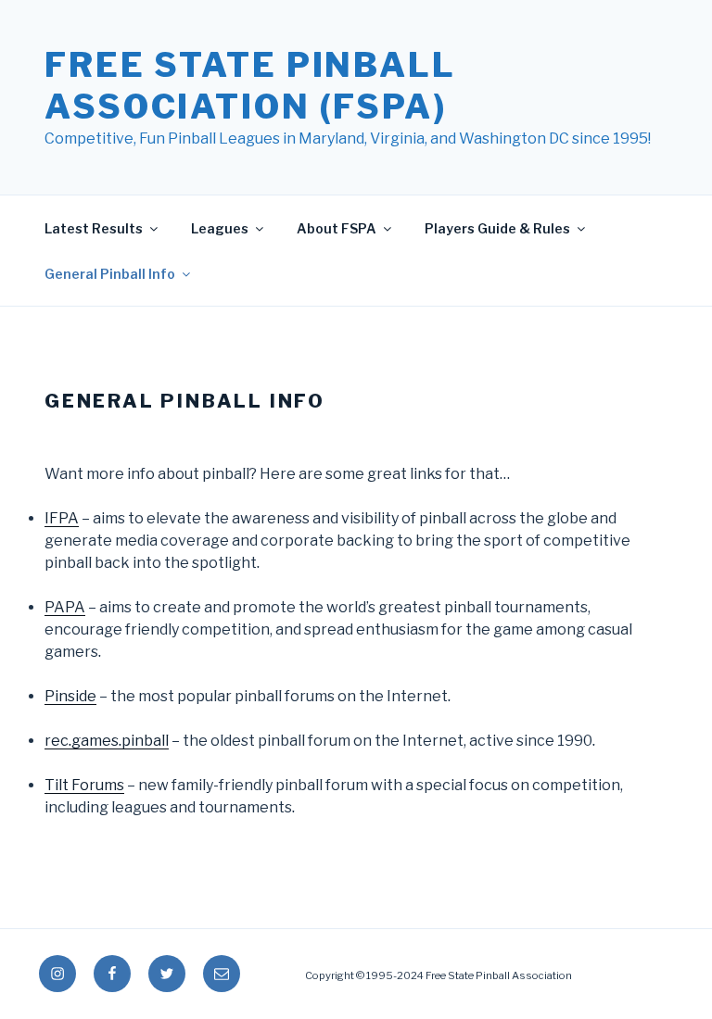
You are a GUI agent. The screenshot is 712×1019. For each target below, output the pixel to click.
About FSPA (336, 228)
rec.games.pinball (106, 740)
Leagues (219, 228)
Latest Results (93, 228)
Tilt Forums (84, 785)
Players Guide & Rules (497, 228)
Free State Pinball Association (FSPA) (250, 85)
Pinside (70, 696)
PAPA (64, 607)
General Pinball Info (109, 274)
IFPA (61, 518)
